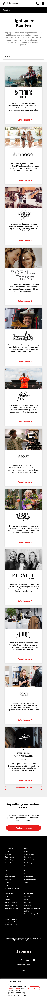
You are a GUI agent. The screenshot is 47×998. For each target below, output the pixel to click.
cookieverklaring (14, 988)
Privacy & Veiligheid (31, 914)
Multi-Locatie (9, 857)
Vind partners (29, 874)
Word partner (28, 877)
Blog (6, 897)
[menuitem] (23, 10)
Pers (23, 970)
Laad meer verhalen (23, 788)
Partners (27, 871)
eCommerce (9, 871)
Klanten (7, 899)
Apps (6, 886)
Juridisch (27, 911)
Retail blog (28, 863)
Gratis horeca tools (11, 902)
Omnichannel (29, 860)
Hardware (8, 854)
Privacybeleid (23, 973)
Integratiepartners (30, 880)
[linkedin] (27, 960)
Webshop (8, 880)
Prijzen (7, 851)
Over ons (27, 902)
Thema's (8, 883)
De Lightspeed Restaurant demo (11, 923)
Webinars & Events (11, 908)
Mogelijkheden (29, 854)
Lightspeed (28, 893)
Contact (27, 897)
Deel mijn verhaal (23, 828)
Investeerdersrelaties (32, 908)
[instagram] (21, 960)
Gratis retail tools (11, 905)
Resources (9, 893)
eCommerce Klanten (12, 888)
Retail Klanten (29, 866)
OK (34, 988)
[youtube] (34, 960)
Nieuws (26, 899)
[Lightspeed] (10, 3)
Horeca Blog (9, 860)
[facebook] (14, 960)
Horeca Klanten (10, 863)
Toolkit (26, 883)
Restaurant (9, 848)
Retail (26, 848)
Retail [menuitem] (5, 10)
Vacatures (27, 905)
